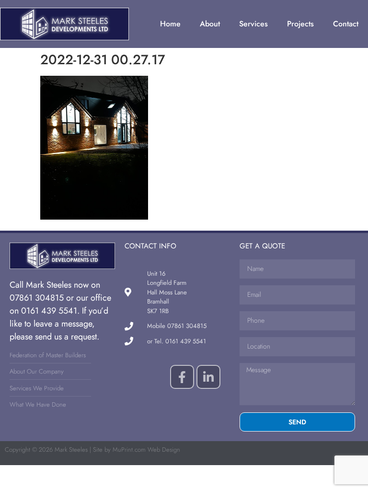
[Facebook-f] (182, 377)
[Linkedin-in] (208, 377)
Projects (300, 23)
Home (170, 23)
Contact (345, 23)
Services (253, 23)
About (210, 23)
